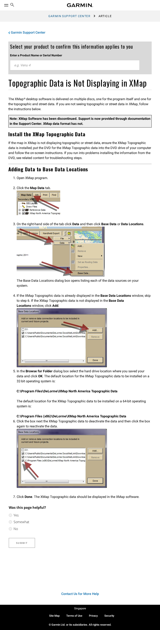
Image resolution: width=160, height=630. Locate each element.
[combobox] (75, 65)
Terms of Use (74, 615)
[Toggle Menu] (2, 4)
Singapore (80, 608)
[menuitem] (12, 5)
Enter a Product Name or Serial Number (36, 55)
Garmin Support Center (69, 16)
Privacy (93, 615)
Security (109, 615)
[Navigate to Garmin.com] (80, 5)
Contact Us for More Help (80, 594)
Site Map (54, 615)
